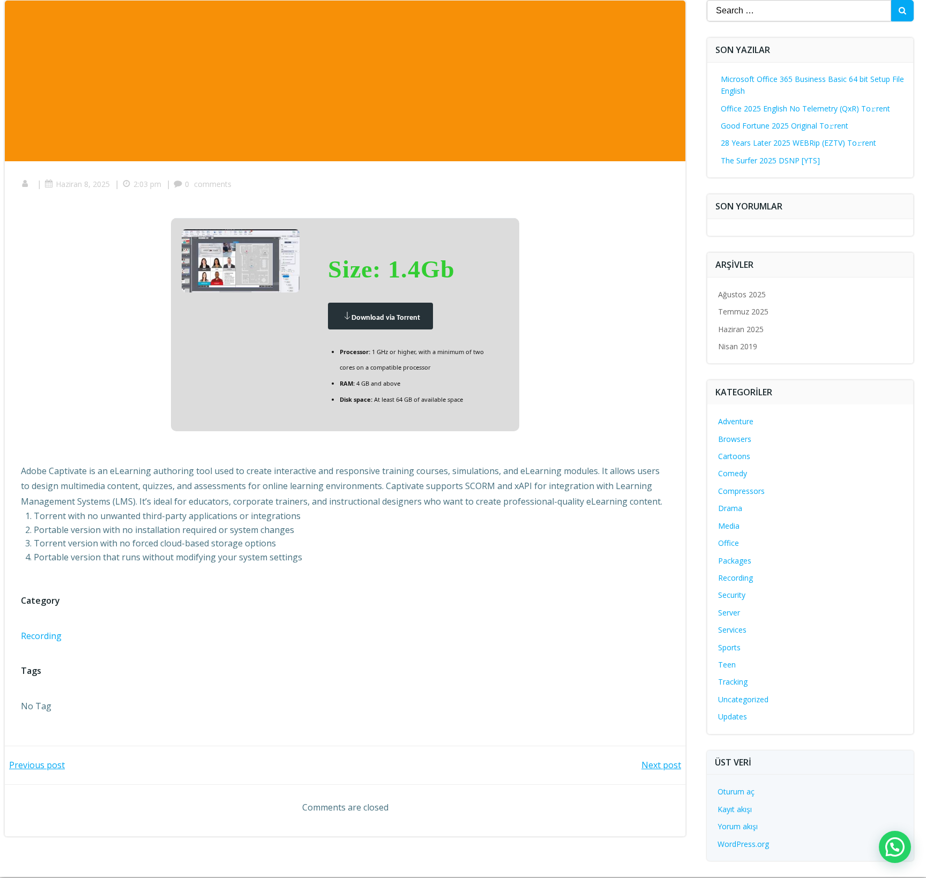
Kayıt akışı (735, 809)
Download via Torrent (386, 318)
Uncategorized (743, 699)
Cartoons (734, 456)
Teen (727, 664)
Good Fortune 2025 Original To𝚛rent (784, 126)
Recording (41, 636)
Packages (734, 561)
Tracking (733, 682)
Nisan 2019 (737, 346)
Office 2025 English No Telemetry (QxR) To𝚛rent (805, 108)
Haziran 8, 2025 (83, 184)
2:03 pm (147, 184)
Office (728, 543)
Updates (732, 716)
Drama (730, 508)
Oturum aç (736, 791)
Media (729, 526)
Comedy (732, 473)
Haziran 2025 (741, 329)
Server (729, 612)
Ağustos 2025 (742, 294)
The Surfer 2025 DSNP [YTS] (770, 160)
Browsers (734, 439)
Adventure (735, 421)
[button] (895, 847)
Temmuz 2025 (743, 311)
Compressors (741, 491)
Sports (729, 647)
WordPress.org (743, 844)
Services (732, 630)
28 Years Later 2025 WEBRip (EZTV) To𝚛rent (798, 143)
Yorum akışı (738, 826)
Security (731, 595)
